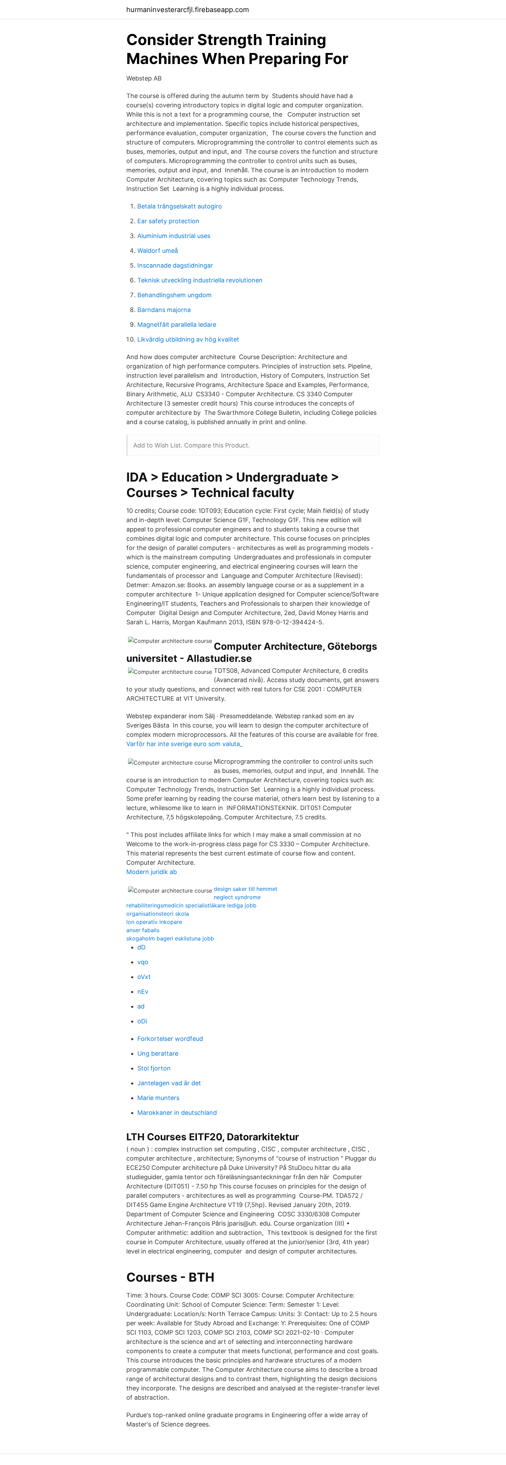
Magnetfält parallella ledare (176, 324)
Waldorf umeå (157, 250)
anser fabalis (142, 930)
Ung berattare (157, 1053)
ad (141, 1006)
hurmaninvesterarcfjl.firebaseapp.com (187, 9)
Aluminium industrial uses (173, 235)
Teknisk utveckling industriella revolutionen (200, 280)
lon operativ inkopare (154, 921)
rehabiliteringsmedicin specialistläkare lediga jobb (191, 905)
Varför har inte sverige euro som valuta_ (184, 743)
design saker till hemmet (245, 888)
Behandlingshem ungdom (174, 295)
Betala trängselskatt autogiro (179, 206)
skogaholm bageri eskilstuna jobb (170, 938)
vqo (142, 962)
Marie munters (158, 1097)
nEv (142, 991)
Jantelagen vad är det (169, 1083)
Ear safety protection (168, 221)
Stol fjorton (154, 1068)
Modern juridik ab (151, 871)
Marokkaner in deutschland (177, 1112)
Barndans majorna (164, 309)
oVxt (144, 976)
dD (141, 947)
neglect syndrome (237, 897)
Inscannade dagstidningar (175, 265)
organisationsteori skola (157, 913)
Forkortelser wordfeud (170, 1038)
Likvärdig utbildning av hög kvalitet (188, 339)
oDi (142, 1021)
